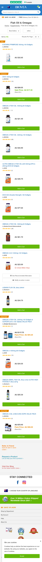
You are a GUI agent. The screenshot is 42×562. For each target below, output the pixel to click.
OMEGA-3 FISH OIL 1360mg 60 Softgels (16, 224)
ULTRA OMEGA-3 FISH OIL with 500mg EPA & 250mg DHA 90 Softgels (18, 165)
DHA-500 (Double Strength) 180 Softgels (16, 195)
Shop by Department (7, 511)
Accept (22, 556)
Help (2, 518)
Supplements (15, 25)
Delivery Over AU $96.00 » (29, 17)
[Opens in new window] (18, 482)
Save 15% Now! (10, 17)
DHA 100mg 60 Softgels (10, 77)
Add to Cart (21, 67)
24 (36, 37)
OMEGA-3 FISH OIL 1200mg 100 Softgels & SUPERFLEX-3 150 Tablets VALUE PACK (17, 321)
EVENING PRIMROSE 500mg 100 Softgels (17, 45)
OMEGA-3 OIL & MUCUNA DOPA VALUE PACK (19, 414)
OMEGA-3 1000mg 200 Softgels (13, 351)
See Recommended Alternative (22, 276)
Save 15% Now (10, 507)
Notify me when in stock (21, 280)
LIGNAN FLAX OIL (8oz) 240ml (13, 288)
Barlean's (6, 290)
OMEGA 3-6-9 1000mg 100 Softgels (14, 253)
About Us (4, 522)
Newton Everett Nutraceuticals (12, 226)
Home (7, 25)
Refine (28, 31)
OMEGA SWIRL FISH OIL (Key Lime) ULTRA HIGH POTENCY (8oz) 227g (20, 381)
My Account (4, 515)
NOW (5, 168)
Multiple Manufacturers (10, 324)
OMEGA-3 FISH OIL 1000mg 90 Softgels (16, 106)
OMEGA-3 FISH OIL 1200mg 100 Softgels (17, 135)
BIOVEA (6, 47)
